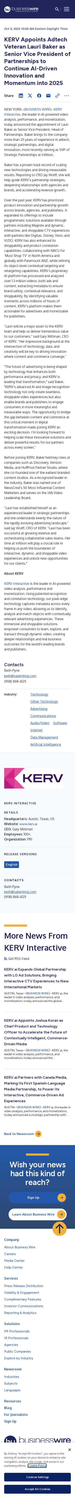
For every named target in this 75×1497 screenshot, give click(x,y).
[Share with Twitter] (30, 95)
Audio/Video (39, 723)
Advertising (38, 709)
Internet (36, 730)
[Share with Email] (48, 95)
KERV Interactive (16, 583)
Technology (39, 694)
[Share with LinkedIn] (21, 95)
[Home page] (21, 9)
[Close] (69, 1450)
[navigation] (66, 9)
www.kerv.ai (28, 824)
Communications (43, 716)
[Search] (57, 9)
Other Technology (44, 701)
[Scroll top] (59, 1229)
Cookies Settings (37, 1477)
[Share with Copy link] (57, 95)
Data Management (44, 737)
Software (60, 723)
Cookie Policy (37, 1465)
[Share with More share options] (66, 95)
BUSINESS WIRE (37, 109)
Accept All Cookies (37, 1489)
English (11, 865)
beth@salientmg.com (20, 676)
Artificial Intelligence (45, 744)
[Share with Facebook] (39, 95)
